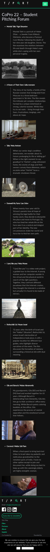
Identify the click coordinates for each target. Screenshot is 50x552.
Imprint (4, 532)
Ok (18, 548)
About (4, 529)
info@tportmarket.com (13, 505)
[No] (47, 544)
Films (3, 523)
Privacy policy (28, 548)
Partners (5, 526)
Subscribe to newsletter (12, 516)
